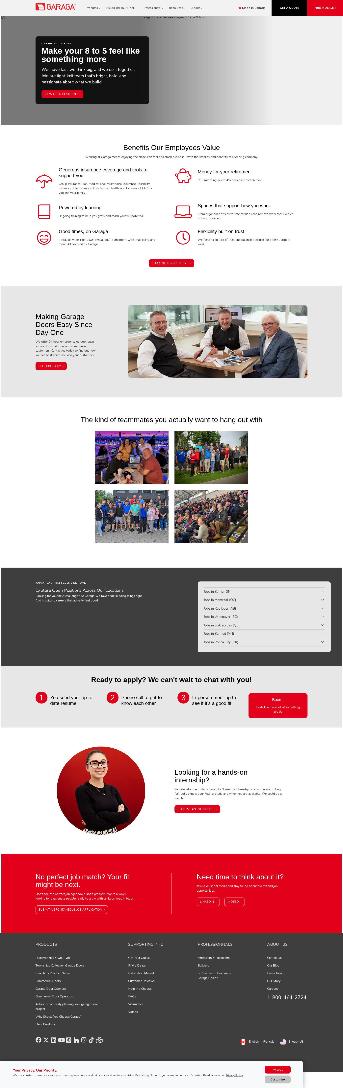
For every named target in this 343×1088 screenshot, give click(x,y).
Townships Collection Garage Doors (60, 965)
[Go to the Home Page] (56, 7)
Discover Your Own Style (53, 958)
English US (296, 1041)
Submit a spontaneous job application (70, 910)
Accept (278, 1070)
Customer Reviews (141, 981)
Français (268, 1041)
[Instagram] (84, 1041)
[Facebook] (38, 1041)
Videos (133, 1012)
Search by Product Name (53, 973)
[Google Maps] (99, 1041)
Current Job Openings (170, 263)
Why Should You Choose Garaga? (59, 1016)
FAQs (132, 996)
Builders (203, 965)
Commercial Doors (48, 981)
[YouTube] (61, 1041)
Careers (272, 989)
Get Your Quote (139, 958)
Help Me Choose (140, 989)
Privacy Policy (234, 1075)
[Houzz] (76, 1041)
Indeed (233, 902)
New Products (46, 1024)
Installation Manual (141, 973)
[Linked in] (54, 1041)
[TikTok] (91, 1041)
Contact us (274, 958)
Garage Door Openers (51, 989)
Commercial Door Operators (55, 996)
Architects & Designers (214, 958)
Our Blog (273, 965)
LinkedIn (207, 902)
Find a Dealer (137, 965)
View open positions (61, 94)
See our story (50, 366)
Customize (278, 1079)
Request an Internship (195, 809)
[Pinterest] (69, 1041)
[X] (46, 1041)
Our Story (273, 981)
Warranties (136, 1004)
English (254, 1041)
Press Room (275, 973)
